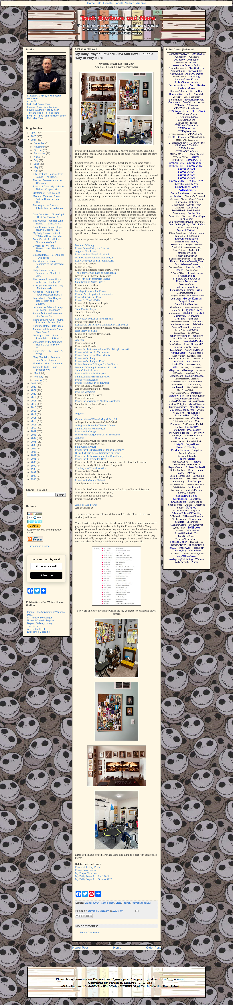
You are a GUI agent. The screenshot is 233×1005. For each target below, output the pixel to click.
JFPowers (193, 315)
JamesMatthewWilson (179, 322)
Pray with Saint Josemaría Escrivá (92, 279)
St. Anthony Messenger (39, 617)
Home (91, 3)
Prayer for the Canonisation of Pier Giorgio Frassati (102, 349)
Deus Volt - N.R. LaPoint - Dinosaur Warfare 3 (46, 241)
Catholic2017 (176, 162)
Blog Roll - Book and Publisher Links (46, 115)
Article (194, 82)
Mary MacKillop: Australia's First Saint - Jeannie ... (47, 358)
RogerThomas (195, 470)
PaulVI (199, 424)
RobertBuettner (177, 470)
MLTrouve (200, 370)
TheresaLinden (178, 541)
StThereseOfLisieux (192, 516)
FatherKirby (195, 250)
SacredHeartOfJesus (180, 476)
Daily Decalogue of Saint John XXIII (94, 260)
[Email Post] (136, 910)
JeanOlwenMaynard (180, 324)
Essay (194, 241)
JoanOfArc (192, 330)
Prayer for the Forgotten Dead (90, 459)
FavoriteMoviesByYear (187, 264)
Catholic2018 (195, 162)
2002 (34, 455)
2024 (34, 139)
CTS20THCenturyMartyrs (186, 108)
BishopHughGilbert (192, 97)
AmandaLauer (178, 71)
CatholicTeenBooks (186, 186)
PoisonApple (191, 438)
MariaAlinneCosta (178, 382)
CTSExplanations (186, 131)
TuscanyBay (179, 550)
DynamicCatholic (186, 230)
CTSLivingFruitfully (196, 137)
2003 (34, 452)
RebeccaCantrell (180, 462)
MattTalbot (196, 392)
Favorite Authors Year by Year (43, 109)
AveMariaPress (186, 88)
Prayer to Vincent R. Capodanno (91, 352)
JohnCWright (193, 333)
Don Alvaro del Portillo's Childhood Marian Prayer (101, 324)
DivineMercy (186, 219)
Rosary (180, 473)
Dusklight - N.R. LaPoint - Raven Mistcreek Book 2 (47, 337)
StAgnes (191, 507)
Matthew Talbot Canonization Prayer (94, 257)
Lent (188, 361)
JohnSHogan (179, 338)
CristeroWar (178, 205)
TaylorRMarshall (183, 533)
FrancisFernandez (186, 281)
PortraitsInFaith (194, 441)
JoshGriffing (175, 344)
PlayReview (198, 432)
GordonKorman (192, 298)
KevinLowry (175, 358)
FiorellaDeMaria (195, 267)
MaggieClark (176, 376)
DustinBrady (192, 227)
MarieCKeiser (195, 381)
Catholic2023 (186, 174)
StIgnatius (196, 510)
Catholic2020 (195, 166)
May (36, 167)
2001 (34, 458)
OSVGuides (197, 418)
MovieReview (197, 407)
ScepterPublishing (186, 495)
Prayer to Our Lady (85, 358)
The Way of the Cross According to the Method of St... (48, 264)
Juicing (178, 346)
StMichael (175, 516)
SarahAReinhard (186, 493)
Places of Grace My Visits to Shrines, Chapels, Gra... (48, 188)
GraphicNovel (186, 301)
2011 (34, 424)
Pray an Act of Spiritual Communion (94, 294)
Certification (175, 196)
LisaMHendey (194, 364)
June (37, 163)
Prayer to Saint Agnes (86, 379)
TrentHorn (199, 547)
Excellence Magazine (38, 631)
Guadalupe (175, 307)
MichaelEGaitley (177, 401)
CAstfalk (187, 102)
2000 (34, 462)
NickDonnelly (193, 412)
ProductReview (180, 450)
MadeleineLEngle (192, 373)
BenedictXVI (176, 94)
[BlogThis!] (80, 916)
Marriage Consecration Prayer (90, 291)
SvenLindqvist (196, 525)
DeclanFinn (194, 213)
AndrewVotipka (179, 77)
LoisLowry (184, 367)
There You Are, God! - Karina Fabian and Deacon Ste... (48, 321)
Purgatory (197, 450)
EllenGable (179, 236)
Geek (200, 289)
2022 (34, 386)
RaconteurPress (187, 453)
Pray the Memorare (85, 392)
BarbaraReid (196, 91)
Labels (118, 3)
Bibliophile (198, 94)
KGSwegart (176, 350)
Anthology (194, 76)
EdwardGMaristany (177, 233)
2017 (34, 404)
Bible (188, 94)
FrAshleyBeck (192, 270)
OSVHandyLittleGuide (182, 421)
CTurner (195, 156)
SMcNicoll (192, 473)
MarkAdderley (195, 384)
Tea (196, 533)
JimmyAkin (180, 330)
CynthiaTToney (193, 205)
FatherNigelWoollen (187, 253)
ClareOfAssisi (196, 199)
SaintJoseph (194, 481)
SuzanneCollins (178, 525)
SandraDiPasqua (193, 490)
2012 (34, 421)
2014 (34, 414)
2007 (34, 438)
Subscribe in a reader (39, 546)
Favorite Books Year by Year (42, 107)
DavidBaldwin (194, 210)
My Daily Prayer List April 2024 (92, 876)
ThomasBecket (196, 542)
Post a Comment (89, 932)
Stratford (179, 521)
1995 (34, 479)
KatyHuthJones (194, 356)
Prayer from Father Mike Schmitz (92, 355)
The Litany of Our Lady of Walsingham (95, 273)
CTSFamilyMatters (177, 134)
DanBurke (179, 208)
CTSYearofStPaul (180, 157)
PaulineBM (191, 427)
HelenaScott (177, 310)
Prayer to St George (85, 431)
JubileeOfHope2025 (193, 344)
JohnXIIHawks (194, 338)
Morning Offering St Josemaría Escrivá (95, 367)
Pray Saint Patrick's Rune (88, 297)
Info (99, 3)
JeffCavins (198, 324)
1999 (34, 465)
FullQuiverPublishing (187, 287)
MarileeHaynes (178, 384)
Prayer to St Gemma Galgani (90, 480)
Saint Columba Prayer (86, 370)
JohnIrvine (198, 335)
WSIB (186, 553)
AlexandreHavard (177, 68)
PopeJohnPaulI (178, 441)
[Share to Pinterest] (91, 916)
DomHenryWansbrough (181, 221)
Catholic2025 (177, 181)
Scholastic (180, 499)
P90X (197, 421)
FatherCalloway (180, 250)
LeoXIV (196, 361)
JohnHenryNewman (180, 335)
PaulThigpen (188, 424)
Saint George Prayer (85, 446)
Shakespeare (178, 501)
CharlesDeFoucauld (195, 196)
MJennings (187, 370)
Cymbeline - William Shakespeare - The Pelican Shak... (48, 248)
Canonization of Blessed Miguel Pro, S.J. (96, 419)
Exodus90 (177, 247)
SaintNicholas (179, 487)
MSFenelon (178, 373)
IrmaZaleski (174, 313)
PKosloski (175, 424)
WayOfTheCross (187, 556)
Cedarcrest (198, 193)
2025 (34, 136)
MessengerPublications (186, 398)
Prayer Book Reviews (86, 870)
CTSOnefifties (198, 143)
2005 (34, 445)
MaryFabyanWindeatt (186, 390)
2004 (34, 448)
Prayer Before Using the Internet (92, 248)
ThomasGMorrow (177, 545)
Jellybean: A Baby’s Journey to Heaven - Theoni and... (48, 308)
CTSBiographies (178, 111)
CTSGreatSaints (177, 137)
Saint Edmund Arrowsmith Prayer (92, 376)
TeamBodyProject (186, 536)
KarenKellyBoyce (194, 350)
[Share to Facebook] (87, 916)
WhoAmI (199, 559)
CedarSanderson (180, 193)
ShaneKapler (195, 502)
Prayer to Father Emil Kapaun (90, 373)
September (40, 153)
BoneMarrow (175, 100)
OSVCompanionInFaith (179, 419)
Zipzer (194, 562)
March (37, 373)
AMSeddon (193, 59)
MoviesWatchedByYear (181, 410)
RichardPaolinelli (195, 467)
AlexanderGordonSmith (186, 65)
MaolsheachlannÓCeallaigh (187, 379)
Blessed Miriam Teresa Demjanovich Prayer (97, 453)
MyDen (200, 410)
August (38, 157)
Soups (180, 507)
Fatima (173, 261)
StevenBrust (195, 519)
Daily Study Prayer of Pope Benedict (94, 318)
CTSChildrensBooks (187, 114)
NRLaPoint (178, 412)
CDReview (199, 102)
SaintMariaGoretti (176, 484)
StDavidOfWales (180, 510)
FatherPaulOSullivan (186, 256)
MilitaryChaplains (178, 407)
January (38, 380)
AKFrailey (179, 59)
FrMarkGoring (195, 273)
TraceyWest (185, 547)
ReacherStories (187, 458)
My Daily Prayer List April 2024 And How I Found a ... (48, 235)
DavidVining (179, 213)
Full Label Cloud (35, 118)
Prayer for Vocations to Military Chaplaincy (97, 401)
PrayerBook (192, 444)
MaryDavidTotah (194, 387)
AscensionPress (178, 85)
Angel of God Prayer (86, 251)
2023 (34, 383)
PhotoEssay (194, 429)
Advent (193, 62)
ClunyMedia (181, 202)
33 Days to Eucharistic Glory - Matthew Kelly (48, 287)
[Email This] (77, 916)
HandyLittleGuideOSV (193, 307)
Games (190, 290)
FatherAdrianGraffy (193, 247)
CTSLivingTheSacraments (187, 140)
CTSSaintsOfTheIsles (186, 145)
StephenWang (179, 519)
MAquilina (174, 370)
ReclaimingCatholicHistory (186, 464)
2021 (34, 390)
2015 (34, 410)
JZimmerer (192, 318)
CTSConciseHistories (186, 123)
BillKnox (177, 97)
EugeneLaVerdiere (194, 245)
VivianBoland (175, 553)
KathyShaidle (196, 352)
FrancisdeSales (186, 284)
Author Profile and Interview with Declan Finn (47, 315)
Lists (118, 902)
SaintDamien (176, 478)
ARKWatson (181, 62)
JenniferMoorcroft (180, 327)
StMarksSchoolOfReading (187, 513)
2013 (34, 417)
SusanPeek (192, 522)
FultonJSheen (177, 290)
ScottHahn (195, 499)
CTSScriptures (186, 148)
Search (129, 3)
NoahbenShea (182, 415)
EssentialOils (177, 244)
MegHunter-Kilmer (195, 396)
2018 (34, 400)
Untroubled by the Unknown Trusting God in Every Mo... (47, 345)
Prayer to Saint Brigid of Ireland (92, 254)
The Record (33, 626)
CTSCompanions (186, 120)
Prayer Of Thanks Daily (87, 300)
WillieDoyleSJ (182, 562)
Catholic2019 (176, 166)
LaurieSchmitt (198, 358)
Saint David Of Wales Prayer (90, 428)
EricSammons (182, 241)
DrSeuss (179, 227)
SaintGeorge (179, 481)
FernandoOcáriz (176, 267)
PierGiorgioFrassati (179, 432)
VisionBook (195, 550)
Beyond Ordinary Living (39, 623)
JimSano (196, 327)
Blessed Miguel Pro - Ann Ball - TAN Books (48, 256)
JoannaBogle (179, 333)
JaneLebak (197, 321)
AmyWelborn (195, 70)
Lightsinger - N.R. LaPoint (46, 193)
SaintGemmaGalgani (194, 479)
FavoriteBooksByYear (191, 261)
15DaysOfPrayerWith (179, 54)
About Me (32, 101)
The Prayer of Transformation (90, 468)
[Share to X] (84, 916)
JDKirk (201, 312)
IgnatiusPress (194, 309)
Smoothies (199, 505)
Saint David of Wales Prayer (89, 282)
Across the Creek (36, 629)
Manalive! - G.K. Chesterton (47, 363)
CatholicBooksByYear (186, 184)
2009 (34, 431)
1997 (34, 472)
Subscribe (46, 575)
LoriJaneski (197, 367)
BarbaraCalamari (178, 91)
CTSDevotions (186, 128)
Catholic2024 (92, 902)
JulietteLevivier (191, 347)
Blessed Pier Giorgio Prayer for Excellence (97, 434)
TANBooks (194, 527)
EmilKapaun (193, 236)
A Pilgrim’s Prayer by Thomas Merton (95, 425)
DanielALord (178, 210)
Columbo (193, 202)
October (38, 150)
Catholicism (107, 902)
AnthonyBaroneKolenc (186, 79)
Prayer (126, 902)
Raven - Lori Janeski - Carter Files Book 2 (48, 331)
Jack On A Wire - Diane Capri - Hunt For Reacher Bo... (48, 216)
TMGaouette (192, 530)
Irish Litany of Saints (86, 330)
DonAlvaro (200, 222)
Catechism (177, 160)
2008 (34, 434)
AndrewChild (176, 74)
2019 (34, 397)
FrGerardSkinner (178, 273)
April (36, 170)
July (36, 160)
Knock (186, 358)
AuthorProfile (197, 85)
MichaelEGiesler (196, 401)
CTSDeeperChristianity (187, 125)
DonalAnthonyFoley (179, 224)
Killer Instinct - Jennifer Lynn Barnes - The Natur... (48, 175)
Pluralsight (176, 435)
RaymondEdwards (186, 456)
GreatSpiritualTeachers (187, 304)
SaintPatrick (193, 487)
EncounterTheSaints (186, 238)
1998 (34, 469)
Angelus (79, 340)
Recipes (196, 461)
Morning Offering (84, 245)
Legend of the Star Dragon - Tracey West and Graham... (47, 301)
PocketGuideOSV (193, 435)
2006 (34, 441)
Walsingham (197, 553)
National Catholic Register (40, 620)
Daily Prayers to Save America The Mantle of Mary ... (46, 273)
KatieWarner (178, 356)
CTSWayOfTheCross (186, 151)
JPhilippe (180, 318)
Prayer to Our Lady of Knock (90, 361)
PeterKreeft (179, 430)
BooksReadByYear (194, 99)
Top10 (172, 547)
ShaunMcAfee (175, 505)
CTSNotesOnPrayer (178, 143)
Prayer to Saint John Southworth (92, 382)
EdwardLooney (196, 233)
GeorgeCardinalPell (187, 293)
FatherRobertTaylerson (179, 259)
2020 (34, 393)
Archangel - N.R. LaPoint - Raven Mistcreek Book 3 (47, 293)
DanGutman (192, 207)
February (39, 376)
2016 (34, 407)
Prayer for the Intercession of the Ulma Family (99, 450)
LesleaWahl (178, 364)
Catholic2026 (196, 181)
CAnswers (174, 102)
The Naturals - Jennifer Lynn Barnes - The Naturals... (48, 222)
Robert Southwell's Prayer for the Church (96, 364)
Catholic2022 (186, 172)
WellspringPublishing (181, 559)
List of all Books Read (38, 104)
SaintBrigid (198, 476)
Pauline (179, 427)
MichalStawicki (197, 404)
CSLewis (179, 105)
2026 (34, 133)
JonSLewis (175, 341)
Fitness (179, 270)
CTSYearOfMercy (195, 154)
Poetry (179, 438)
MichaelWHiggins (177, 404)
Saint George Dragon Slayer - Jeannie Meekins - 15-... (48, 228)
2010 (34, 428)
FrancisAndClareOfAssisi (186, 278)
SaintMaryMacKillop (195, 484)
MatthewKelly (176, 395)
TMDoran (179, 531)
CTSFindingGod (196, 134)
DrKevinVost (198, 224)
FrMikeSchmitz (186, 275)
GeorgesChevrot (177, 296)
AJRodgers (194, 57)
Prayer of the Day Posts (87, 867)
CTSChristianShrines (187, 117)
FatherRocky (198, 259)
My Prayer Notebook (86, 873)
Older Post (153, 947)
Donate (108, 3)
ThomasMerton (196, 545)
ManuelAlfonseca (194, 376)
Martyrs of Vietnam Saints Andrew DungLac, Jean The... (47, 199)
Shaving (188, 505)
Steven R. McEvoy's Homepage (44, 95)
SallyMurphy (176, 490)
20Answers (198, 53)
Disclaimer (32, 98)
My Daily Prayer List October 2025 (93, 879)
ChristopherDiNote (178, 199)
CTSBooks (197, 111)
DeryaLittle (174, 216)
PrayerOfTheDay (141, 902)
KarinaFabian (178, 352)
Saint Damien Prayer (86, 309)
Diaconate (186, 216)
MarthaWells (178, 387)
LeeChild (178, 361)
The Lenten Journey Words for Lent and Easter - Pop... (48, 281)
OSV (195, 415)
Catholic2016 (193, 159)
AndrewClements (194, 74)
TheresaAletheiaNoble (186, 539)
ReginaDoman (175, 467)
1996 (34, 476)
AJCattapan (180, 57)
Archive (141, 3)
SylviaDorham (179, 528)
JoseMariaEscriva (193, 341)
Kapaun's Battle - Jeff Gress (48, 326)
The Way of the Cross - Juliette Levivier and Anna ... (48, 208)
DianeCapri (199, 216)
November (39, 146)
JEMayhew (180, 315)
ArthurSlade (182, 82)
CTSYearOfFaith (176, 154)
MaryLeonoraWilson (180, 393)
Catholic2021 (186, 168)
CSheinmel (192, 105)
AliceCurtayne (197, 68)
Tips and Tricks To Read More (43, 112)
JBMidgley (189, 312)
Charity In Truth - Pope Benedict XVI (45, 368)
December (39, 143)
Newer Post (80, 947)
